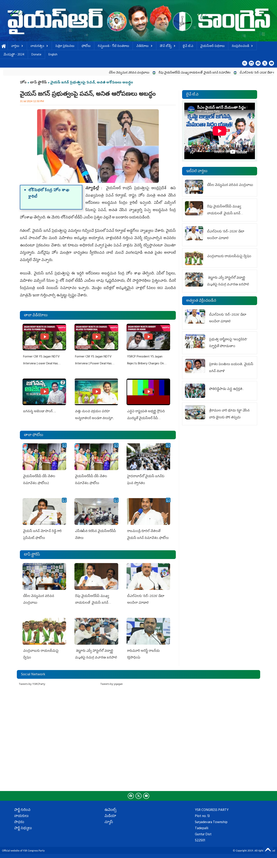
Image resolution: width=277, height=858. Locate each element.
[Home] (138, 20)
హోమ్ (3, 46)
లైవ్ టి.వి (188, 46)
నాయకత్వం (37, 46)
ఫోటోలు (86, 46)
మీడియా (110, 816)
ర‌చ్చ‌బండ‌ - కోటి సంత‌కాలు (113, 46)
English (52, 55)
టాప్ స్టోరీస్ (39, 83)
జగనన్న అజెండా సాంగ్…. (39, 412)
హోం (23, 83)
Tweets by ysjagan (111, 684)
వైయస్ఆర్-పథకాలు (212, 46)
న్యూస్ (108, 822)
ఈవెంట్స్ (110, 810)
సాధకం (19, 822)
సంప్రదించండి (240, 46)
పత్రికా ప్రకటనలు (64, 46)
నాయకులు (21, 816)
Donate (36, 55)
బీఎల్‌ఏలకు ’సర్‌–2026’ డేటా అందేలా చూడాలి (233, 73)
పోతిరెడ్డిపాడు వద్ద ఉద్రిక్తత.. (226, 389)
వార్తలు (15, 46)
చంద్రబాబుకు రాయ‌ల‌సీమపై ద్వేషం (229, 257)
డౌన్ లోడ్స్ (166, 46)
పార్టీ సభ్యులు (23, 828)
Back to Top (268, 849)
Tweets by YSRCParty (32, 684)
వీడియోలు (142, 46)
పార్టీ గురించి (22, 810)
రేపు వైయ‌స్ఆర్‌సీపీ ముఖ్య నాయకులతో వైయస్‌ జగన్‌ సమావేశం (162, 73)
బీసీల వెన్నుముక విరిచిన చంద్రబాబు (96, 73)
